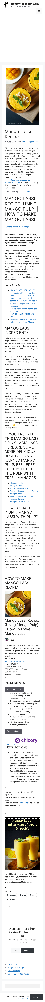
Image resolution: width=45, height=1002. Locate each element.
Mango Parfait (16, 486)
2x (14, 689)
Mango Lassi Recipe (16, 968)
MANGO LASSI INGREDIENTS (22, 290)
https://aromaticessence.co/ (21, 180)
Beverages (16, 182)
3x (20, 689)
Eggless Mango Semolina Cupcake (24, 491)
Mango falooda (16, 483)
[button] (6, 888)
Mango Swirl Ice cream (19, 502)
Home (7, 182)
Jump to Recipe (11, 227)
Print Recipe (24, 227)
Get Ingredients (13, 731)
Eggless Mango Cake (19, 488)
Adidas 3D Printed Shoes (18, 974)
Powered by (10, 744)
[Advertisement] (22, 39)
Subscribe (28, 950)
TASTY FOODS (14, 964)
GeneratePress (22, 999)
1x (8, 689)
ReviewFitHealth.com (25, 3)
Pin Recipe (20, 661)
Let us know (24, 803)
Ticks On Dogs (14, 971)
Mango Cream (16, 494)
